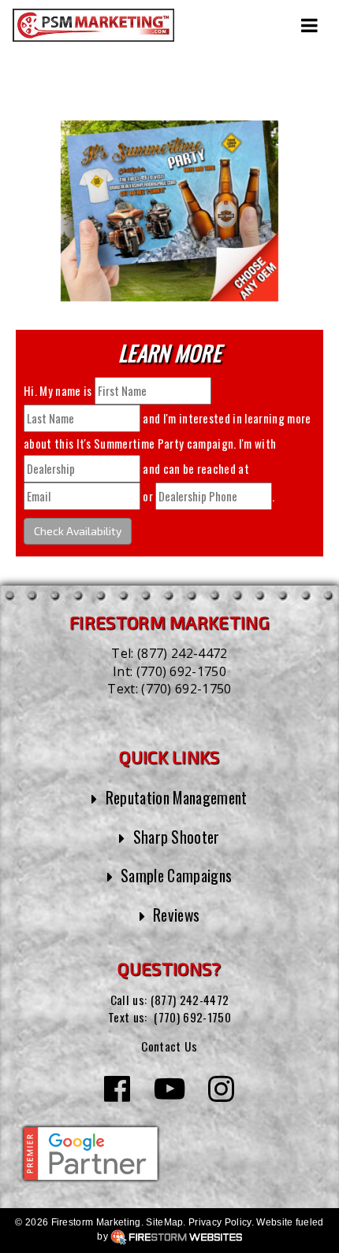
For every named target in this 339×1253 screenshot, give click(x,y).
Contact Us (169, 1046)
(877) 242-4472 (182, 653)
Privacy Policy (219, 1222)
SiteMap (164, 1222)
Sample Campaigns (176, 875)
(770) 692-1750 (181, 671)
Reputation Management (177, 797)
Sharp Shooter (176, 837)
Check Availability (77, 531)
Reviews (176, 915)
